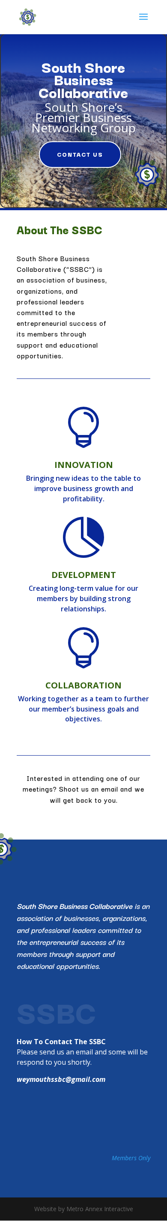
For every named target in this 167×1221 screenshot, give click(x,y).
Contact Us (80, 154)
